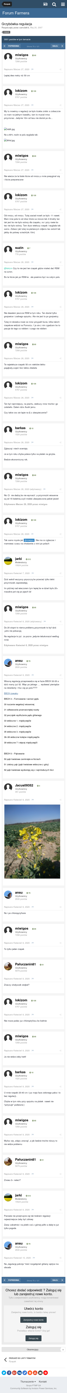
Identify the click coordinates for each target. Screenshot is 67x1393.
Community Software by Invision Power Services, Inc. (33, 1388)
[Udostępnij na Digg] (19, 1372)
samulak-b (24, 27)
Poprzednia (13, 46)
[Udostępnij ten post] (60, 69)
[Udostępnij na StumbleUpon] (35, 1372)
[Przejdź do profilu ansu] (8, 663)
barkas (20, 427)
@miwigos (29, 540)
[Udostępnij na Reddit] (30, 1372)
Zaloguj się (33, 1338)
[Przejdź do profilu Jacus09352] (8, 787)
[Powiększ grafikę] (32, 841)
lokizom (21, 90)
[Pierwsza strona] (4, 46)
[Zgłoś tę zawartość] (32, 69)
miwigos (21, 54)
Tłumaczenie (27, 1381)
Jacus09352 (24, 785)
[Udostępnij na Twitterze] (4, 1372)
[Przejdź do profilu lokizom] (8, 93)
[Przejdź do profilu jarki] (8, 561)
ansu (19, 660)
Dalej (55, 46)
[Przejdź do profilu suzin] (8, 250)
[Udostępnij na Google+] (14, 1372)
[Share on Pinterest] (45, 1372)
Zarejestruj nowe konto (33, 1319)
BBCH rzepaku (11, 693)
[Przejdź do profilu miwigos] (8, 57)
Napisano (16, 69)
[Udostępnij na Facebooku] (9, 1372)
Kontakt (43, 1381)
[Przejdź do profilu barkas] (8, 430)
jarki (18, 558)
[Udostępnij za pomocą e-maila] (40, 1372)
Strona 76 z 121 (33, 46)
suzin (19, 247)
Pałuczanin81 (25, 964)
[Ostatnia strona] (62, 46)
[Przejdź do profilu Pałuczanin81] (8, 966)
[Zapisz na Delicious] (24, 1372)
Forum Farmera (15, 13)
